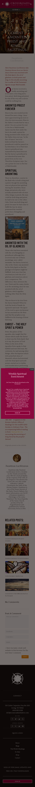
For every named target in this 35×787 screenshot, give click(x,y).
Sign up (17, 412)
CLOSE (31, 369)
